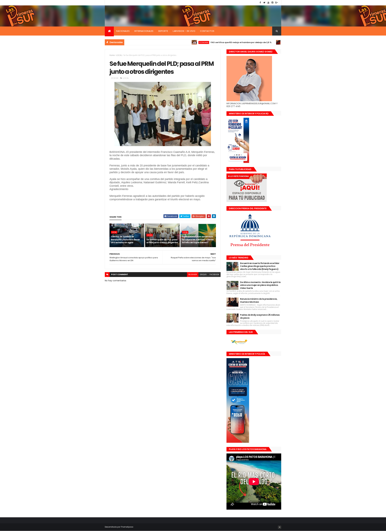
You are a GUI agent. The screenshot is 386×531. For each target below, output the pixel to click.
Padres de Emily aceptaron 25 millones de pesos (260, 316)
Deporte (163, 31)
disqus (203, 274)
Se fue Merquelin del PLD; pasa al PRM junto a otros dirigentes (162, 241)
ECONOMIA (185, 42)
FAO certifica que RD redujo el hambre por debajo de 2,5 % (222, 42)
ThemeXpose (127, 527)
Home (112, 55)
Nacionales (123, 31)
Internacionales (143, 31)
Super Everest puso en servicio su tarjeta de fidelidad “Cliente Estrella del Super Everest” (198, 239)
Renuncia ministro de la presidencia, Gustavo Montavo (258, 300)
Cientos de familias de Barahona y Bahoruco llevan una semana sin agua (125, 239)
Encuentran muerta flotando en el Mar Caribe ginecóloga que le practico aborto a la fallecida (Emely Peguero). (259, 266)
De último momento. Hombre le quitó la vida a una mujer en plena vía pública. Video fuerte (260, 285)
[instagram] (272, 2)
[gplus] (276, 2)
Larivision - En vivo (184, 31)
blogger (192, 274)
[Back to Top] (279, 527)
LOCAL (119, 55)
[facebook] (260, 2)
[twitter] (264, 2)
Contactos (207, 31)
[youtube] (268, 2)
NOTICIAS (269, 42)
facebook (214, 274)
